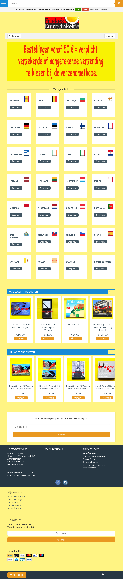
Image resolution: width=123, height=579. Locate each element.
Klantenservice (89, 467)
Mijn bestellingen (15, 499)
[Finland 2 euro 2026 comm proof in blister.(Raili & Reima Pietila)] (78, 370)
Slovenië (70, 235)
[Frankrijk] (110, 125)
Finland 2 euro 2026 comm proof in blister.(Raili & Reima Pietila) (78, 389)
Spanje (97, 235)
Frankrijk (99, 127)
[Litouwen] (54, 179)
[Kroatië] (110, 152)
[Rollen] (54, 260)
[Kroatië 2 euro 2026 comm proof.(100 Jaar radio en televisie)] (106, 370)
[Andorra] (26, 98)
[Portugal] (110, 206)
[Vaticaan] (26, 260)
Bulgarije (71, 100)
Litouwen (43, 181)
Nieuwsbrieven (14, 508)
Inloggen (109, 36)
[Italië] (82, 152)
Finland (70, 127)
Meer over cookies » (98, 9)
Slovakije (43, 235)
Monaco (14, 208)
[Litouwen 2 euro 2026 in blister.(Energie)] (20, 308)
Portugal (99, 208)
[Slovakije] (54, 233)
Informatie (20, 338)
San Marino (14, 236)
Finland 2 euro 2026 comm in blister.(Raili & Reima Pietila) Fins (21, 389)
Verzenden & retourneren (94, 465)
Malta (97, 181)
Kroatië (98, 154)
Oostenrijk (72, 208)
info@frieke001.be (16, 461)
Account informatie (16, 496)
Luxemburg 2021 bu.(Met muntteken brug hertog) (102, 327)
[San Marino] (26, 233)
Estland (42, 127)
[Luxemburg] (82, 179)
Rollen (41, 261)
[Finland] (82, 125)
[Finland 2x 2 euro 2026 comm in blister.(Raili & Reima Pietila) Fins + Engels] (50, 370)
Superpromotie (102, 261)
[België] (54, 98)
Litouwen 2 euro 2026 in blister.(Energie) (20, 326)
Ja (78, 9)
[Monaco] (26, 206)
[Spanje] (110, 233)
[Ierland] (54, 152)
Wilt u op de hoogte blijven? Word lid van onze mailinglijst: (21, 525)
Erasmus (70, 261)
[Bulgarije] (82, 98)
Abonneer (61, 434)
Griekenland (16, 154)
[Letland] (26, 179)
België (41, 100)
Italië (69, 154)
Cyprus (98, 100)
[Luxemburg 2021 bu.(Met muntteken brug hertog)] (102, 308)
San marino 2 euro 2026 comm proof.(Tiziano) (47, 327)
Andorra (15, 100)
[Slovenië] (82, 233)
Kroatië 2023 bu (75, 324)
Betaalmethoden (90, 462)
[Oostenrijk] (82, 206)
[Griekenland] (26, 152)
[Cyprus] (110, 98)
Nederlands (14, 36)
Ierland (42, 154)
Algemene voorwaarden (94, 456)
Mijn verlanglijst (15, 505)
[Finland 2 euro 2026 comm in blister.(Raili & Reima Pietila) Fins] (21, 370)
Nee (85, 9)
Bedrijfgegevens (90, 453)
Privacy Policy (89, 459)
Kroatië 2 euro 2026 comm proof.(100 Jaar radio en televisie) (106, 389)
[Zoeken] (119, 3)
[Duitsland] (26, 125)
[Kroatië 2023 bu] (75, 308)
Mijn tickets (13, 502)
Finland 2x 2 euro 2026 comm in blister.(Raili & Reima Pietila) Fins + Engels (49, 390)
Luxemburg (72, 181)
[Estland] (54, 125)
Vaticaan (15, 261)
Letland (14, 181)
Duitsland (15, 127)
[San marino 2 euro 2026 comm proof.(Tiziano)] (47, 308)
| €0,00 (18, 574)
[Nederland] (54, 206)
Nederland (44, 208)
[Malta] (110, 179)
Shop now (16, 107)
